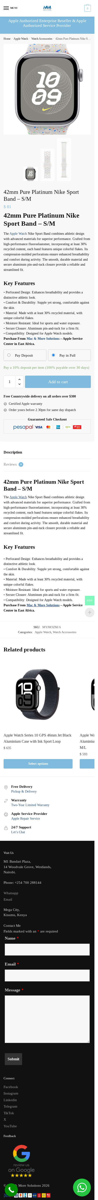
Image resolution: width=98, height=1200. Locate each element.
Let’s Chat (18, 832)
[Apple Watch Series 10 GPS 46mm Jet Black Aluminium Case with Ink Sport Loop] (38, 694)
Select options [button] (38, 763)
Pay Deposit (24, 355)
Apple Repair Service (25, 818)
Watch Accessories (41, 38)
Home (7, 38)
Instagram (11, 1093)
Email (8, 899)
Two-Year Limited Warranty (30, 805)
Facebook (11, 1087)
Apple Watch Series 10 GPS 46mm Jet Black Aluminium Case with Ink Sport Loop (37, 738)
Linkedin (10, 1100)
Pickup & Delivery (24, 791)
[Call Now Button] (11, 1189)
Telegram (10, 1106)
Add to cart (58, 381)
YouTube (10, 1126)
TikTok (9, 1113)
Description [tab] (13, 452)
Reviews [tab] (13, 464)
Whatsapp (11, 893)
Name (12, 938)
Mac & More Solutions (43, 338)
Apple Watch (21, 38)
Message (14, 990)
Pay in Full (67, 355)
